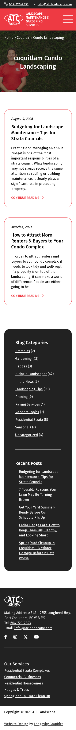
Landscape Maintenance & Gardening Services (37, 19)
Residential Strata (29, 420)
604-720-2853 (18, 4)
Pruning (21, 397)
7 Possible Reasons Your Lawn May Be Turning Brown (38, 495)
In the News (24, 382)
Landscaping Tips (29, 389)
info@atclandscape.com (55, 4)
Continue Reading (25, 198)
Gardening (23, 359)
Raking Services (27, 404)
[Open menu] (68, 19)
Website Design (16, 724)
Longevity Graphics (48, 724)
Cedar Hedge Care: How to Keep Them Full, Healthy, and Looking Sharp (39, 530)
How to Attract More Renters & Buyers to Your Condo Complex (37, 241)
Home (8, 38)
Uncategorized (26, 435)
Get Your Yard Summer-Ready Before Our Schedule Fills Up (37, 512)
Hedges (21, 366)
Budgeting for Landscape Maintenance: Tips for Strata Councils (37, 132)
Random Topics (27, 412)
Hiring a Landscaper (31, 374)
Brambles (22, 351)
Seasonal (22, 427)
